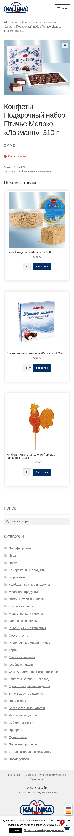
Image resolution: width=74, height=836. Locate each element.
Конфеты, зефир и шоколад (39, 22)
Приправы (16, 730)
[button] (65, 45)
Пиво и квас (17, 701)
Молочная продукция (24, 592)
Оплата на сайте (37, 787)
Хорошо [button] (15, 830)
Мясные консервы (22, 657)
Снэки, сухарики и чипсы (26, 599)
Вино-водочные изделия (26, 693)
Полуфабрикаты (20, 548)
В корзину (41, 266)
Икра (12, 555)
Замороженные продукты (27, 570)
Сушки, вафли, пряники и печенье (33, 671)
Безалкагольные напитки (27, 708)
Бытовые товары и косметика (30, 751)
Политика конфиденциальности (44, 830)
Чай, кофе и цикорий (24, 715)
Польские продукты (23, 744)
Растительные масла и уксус (29, 642)
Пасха (13, 563)
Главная (13, 22)
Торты (13, 650)
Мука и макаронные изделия (29, 686)
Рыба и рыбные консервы (27, 628)
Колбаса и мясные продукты (29, 584)
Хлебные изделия (22, 664)
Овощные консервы (23, 621)
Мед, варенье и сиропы (26, 613)
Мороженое (17, 577)
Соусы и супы (19, 635)
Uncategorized (19, 759)
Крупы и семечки (21, 606)
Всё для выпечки (21, 722)
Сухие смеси (18, 737)
